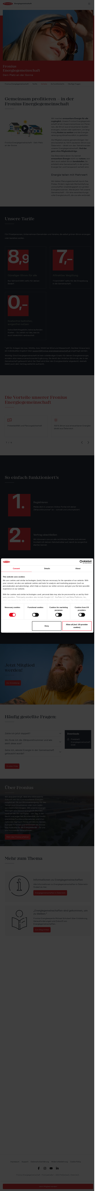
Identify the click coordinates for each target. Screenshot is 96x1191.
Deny (47, 626)
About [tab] (78, 568)
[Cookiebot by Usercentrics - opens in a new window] (81, 562)
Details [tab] (47, 568)
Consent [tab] (16, 568)
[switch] (35, 615)
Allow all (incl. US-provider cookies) (77, 626)
